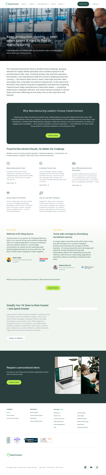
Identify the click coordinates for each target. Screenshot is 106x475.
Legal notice (42, 467)
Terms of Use (59, 467)
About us (54, 4)
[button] (25, 4)
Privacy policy (50, 467)
